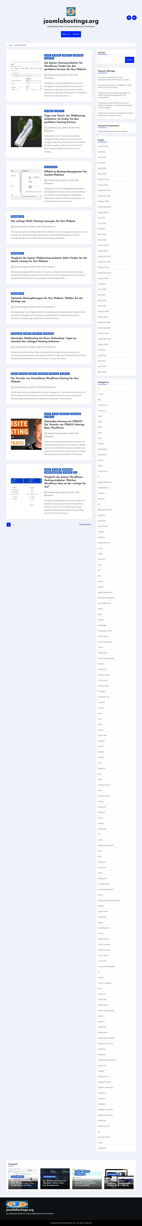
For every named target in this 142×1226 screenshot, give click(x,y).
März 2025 (102, 240)
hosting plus (103, 680)
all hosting (102, 455)
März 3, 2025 (36, 347)
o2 (99, 834)
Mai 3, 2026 (69, 75)
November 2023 (104, 328)
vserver (101, 977)
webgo (100, 1016)
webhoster (67, 55)
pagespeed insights (106, 845)
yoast (100, 1143)
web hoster (102, 999)
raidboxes (102, 862)
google (100, 587)
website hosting (104, 1082)
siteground (102, 878)
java (99, 719)
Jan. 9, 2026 (69, 180)
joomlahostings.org (71, 21)
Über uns (66, 34)
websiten (101, 1093)
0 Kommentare (49, 227)
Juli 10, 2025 (36, 307)
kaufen (101, 746)
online (100, 840)
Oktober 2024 (103, 267)
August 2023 (103, 344)
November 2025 (104, 196)
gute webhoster (104, 603)
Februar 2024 (103, 311)
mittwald (101, 812)
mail (99, 774)
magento (101, 768)
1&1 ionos (101, 411)
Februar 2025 (103, 245)
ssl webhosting (104, 884)
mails (100, 779)
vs (99, 972)
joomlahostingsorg (55, 75)
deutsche (102, 515)
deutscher (102, 521)
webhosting (78, 55)
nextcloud (102, 829)
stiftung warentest (106, 889)
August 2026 (103, 146)
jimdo (100, 724)
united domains (104, 944)
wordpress (49, 58)
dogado (101, 532)
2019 (100, 427)
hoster (47, 55)
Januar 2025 (103, 251)
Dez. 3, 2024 (69, 433)
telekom (101, 906)
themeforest (103, 911)
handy (100, 609)
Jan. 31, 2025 (36, 387)
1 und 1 (100, 394)
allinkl (100, 466)
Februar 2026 (103, 179)
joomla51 (101, 741)
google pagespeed (105, 592)
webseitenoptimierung (107, 1060)
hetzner (101, 620)
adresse (101, 444)
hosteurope (102, 653)
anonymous (102, 471)
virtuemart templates (106, 966)
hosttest (101, 702)
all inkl (100, 460)
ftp (99, 570)
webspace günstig (105, 1115)
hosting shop (17, 333)
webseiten (102, 1055)
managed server (104, 785)
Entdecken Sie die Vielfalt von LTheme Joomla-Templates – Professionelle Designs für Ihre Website (115, 105)
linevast (101, 757)
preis (100, 851)
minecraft (102, 807)
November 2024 (104, 262)
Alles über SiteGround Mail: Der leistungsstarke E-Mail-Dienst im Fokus (22, 1183)
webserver (102, 1066)
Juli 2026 (102, 152)
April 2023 (102, 366)
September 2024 (104, 273)
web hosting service (106, 1010)
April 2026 (102, 168)
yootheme (102, 1148)
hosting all (102, 669)
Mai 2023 (101, 361)
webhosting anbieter (53, 472)
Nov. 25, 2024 (70, 492)
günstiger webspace (106, 598)
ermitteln (101, 559)
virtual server (103, 955)
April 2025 (102, 234)
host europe (102, 636)
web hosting (103, 1005)
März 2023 (102, 372)
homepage (102, 625)
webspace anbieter (105, 1110)
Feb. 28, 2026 (70, 128)
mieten (101, 801)
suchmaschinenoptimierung (109, 900)
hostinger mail (103, 697)
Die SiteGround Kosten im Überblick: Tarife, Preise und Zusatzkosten (54, 1183)
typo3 (100, 922)
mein (100, 790)
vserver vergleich (105, 983)
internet (101, 708)
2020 (100, 433)
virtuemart (102, 961)
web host (101, 994)
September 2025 (104, 207)
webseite (101, 1049)
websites (101, 1099)
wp (75, 472)
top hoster (102, 917)
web (99, 988)
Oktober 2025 (103, 201)
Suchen (101, 53)
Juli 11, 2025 (36, 267)
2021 (100, 438)
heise (100, 614)
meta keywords (104, 796)
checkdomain (103, 488)
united (100, 933)
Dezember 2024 (104, 256)
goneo (100, 581)
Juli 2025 (102, 218)
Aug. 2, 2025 (36, 227)
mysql (100, 818)
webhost (27, 333)
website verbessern (106, 1088)
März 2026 (102, 174)
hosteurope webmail (106, 658)
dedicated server (105, 510)
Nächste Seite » (85, 524)
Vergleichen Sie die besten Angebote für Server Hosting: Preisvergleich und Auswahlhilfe (114, 95)
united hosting (104, 950)
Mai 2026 (101, 163)
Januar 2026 (103, 185)
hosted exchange (105, 642)
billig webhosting (105, 482)
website (101, 1071)
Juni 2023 (102, 355)
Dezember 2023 (104, 322)
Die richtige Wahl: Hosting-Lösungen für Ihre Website (43, 221)
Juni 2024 (102, 289)
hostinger (56, 55)
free (99, 565)
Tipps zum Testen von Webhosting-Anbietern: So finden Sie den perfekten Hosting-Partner (65, 119)
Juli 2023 (102, 350)
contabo (101, 493)
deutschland (103, 526)
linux (100, 763)
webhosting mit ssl (105, 1044)
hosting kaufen (104, 675)
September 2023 (104, 339)
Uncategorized (51, 167)
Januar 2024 (103, 317)
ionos (100, 713)
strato (55, 414)
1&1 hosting (102, 405)
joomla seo (102, 735)
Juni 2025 (102, 223)
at (99, 477)
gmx (99, 576)
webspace (102, 1104)
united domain (104, 939)
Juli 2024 (102, 284)
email (100, 554)
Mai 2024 (101, 295)
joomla (100, 730)
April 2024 (102, 300)
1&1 (99, 400)
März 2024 (102, 306)
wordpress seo (103, 1126)
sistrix (100, 873)
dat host (101, 499)
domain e (101, 537)
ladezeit (101, 752)
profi (100, 856)
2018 (100, 422)
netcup (101, 823)
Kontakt (76, 34)
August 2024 (103, 278)
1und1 (100, 416)
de (99, 504)
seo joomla (102, 867)
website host (103, 1077)
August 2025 (103, 212)
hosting (101, 664)
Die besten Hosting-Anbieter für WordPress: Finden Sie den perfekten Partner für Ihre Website (65, 66)
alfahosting (102, 449)
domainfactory (104, 543)
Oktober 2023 (103, 333)
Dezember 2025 (104, 190)
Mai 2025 (101, 229)
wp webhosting (104, 1137)
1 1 (99, 389)
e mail (100, 548)
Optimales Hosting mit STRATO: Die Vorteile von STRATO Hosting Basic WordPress (64, 424)
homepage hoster (105, 631)
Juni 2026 (102, 157)
